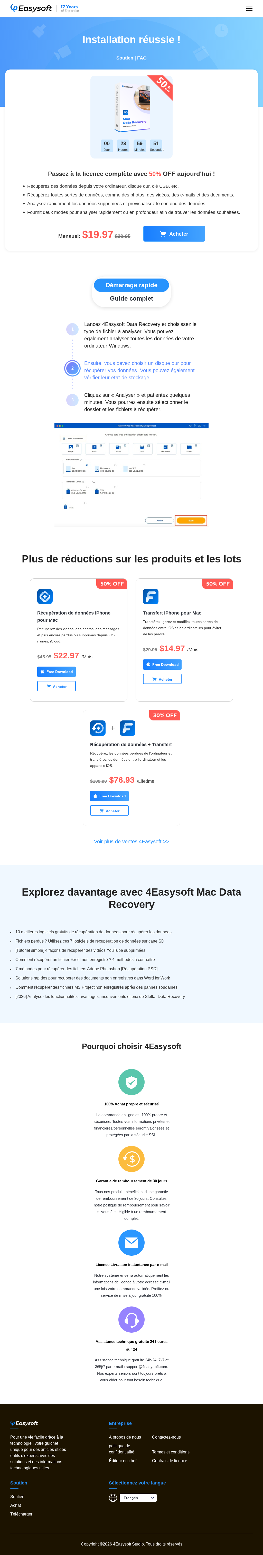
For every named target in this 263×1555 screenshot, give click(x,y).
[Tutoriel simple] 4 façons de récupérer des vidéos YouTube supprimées (80, 950)
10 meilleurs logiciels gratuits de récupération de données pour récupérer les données (93, 932)
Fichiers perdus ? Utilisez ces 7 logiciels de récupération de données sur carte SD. (90, 941)
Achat (15, 1505)
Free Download (59, 672)
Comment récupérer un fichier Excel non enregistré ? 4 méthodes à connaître (85, 959)
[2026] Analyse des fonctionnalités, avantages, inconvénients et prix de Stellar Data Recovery (100, 996)
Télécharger (21, 1514)
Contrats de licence (169, 1461)
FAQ (142, 58)
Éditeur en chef (122, 1461)
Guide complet (131, 298)
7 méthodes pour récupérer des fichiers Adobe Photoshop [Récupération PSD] (86, 969)
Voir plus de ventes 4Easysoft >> (131, 841)
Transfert (162, 744)
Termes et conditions (171, 1452)
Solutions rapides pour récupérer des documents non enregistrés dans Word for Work (92, 978)
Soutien (124, 58)
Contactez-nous (166, 1437)
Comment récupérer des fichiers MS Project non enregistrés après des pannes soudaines (96, 987)
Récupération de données (118, 744)
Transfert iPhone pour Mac (172, 613)
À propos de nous (125, 1437)
